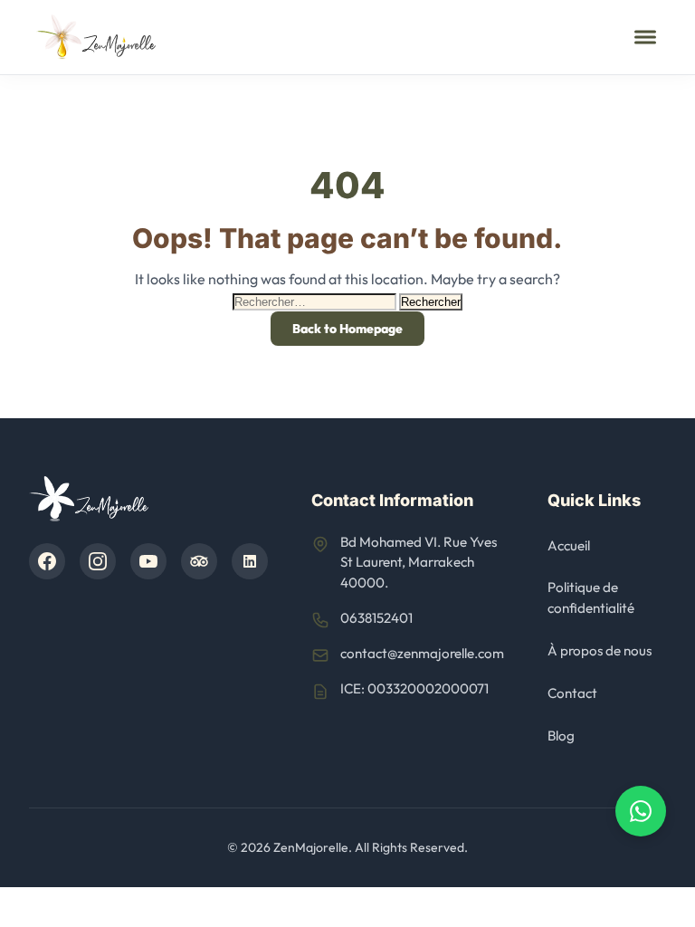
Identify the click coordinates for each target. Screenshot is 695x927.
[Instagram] (98, 561)
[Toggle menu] (645, 37)
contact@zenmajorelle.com (422, 653)
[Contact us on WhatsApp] (640, 811)
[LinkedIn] (250, 561)
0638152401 (376, 617)
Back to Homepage (347, 328)
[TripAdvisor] (199, 561)
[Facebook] (47, 561)
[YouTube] (148, 561)
